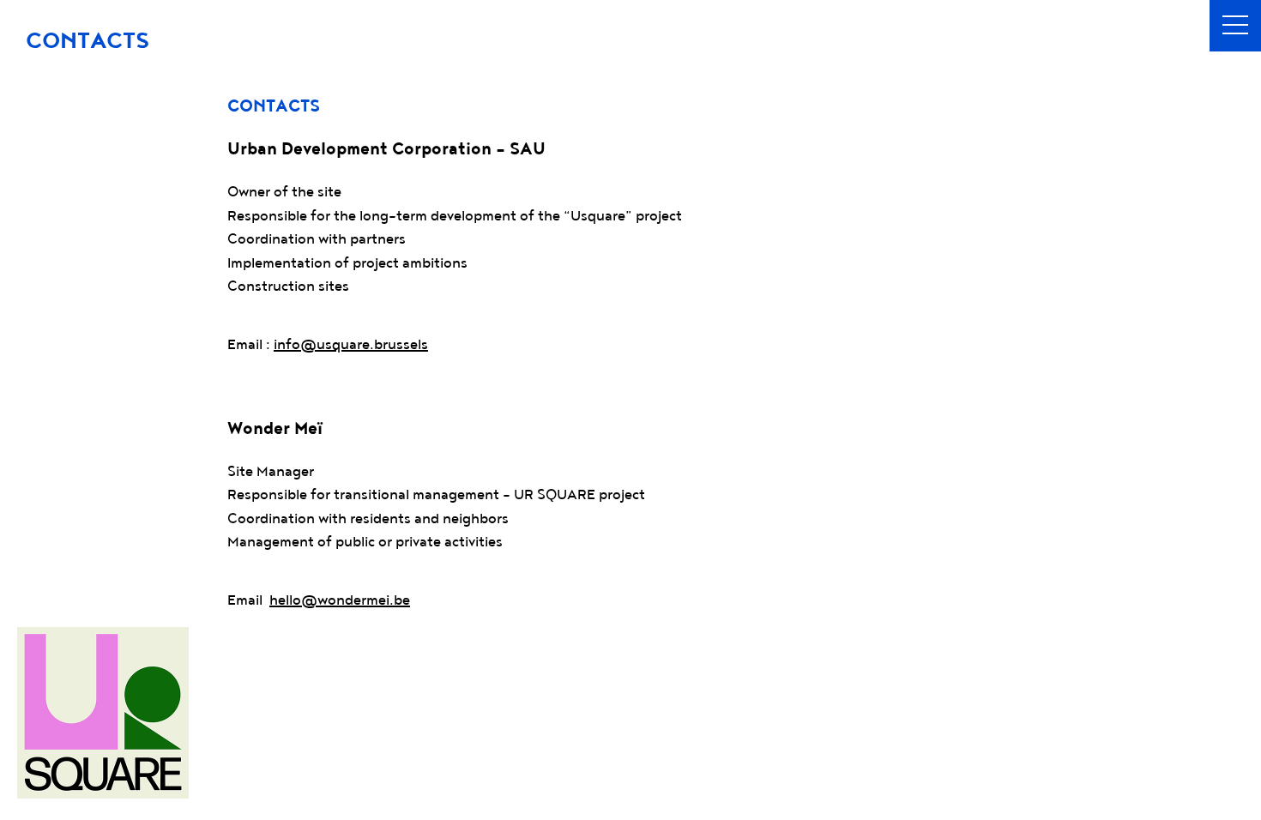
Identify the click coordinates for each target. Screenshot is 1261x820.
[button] (1235, 25)
